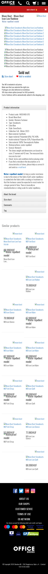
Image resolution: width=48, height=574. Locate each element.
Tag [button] (5, 211)
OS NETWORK (24, 518)
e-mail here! (22, 167)
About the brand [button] (10, 194)
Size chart (8, 76)
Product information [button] (11, 108)
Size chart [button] (8, 200)
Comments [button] (8, 205)
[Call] (20, 3)
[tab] (24, 107)
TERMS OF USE (24, 513)
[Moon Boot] (42, 14)
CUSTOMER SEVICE (24, 508)
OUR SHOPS (24, 503)
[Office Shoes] (8, 3)
